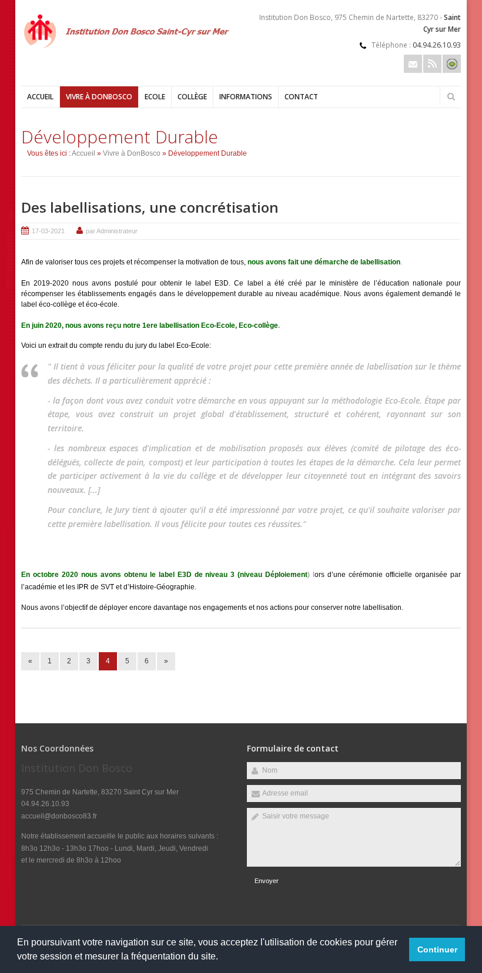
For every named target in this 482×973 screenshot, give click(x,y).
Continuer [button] (437, 949)
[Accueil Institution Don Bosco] (128, 50)
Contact (301, 97)
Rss (432, 64)
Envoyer (267, 880)
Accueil (40, 97)
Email (413, 64)
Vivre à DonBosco (99, 97)
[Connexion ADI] (452, 64)
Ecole (155, 97)
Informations (245, 97)
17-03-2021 (48, 230)
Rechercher (451, 96)
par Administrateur (112, 230)
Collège (192, 97)
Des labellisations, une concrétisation (150, 207)
